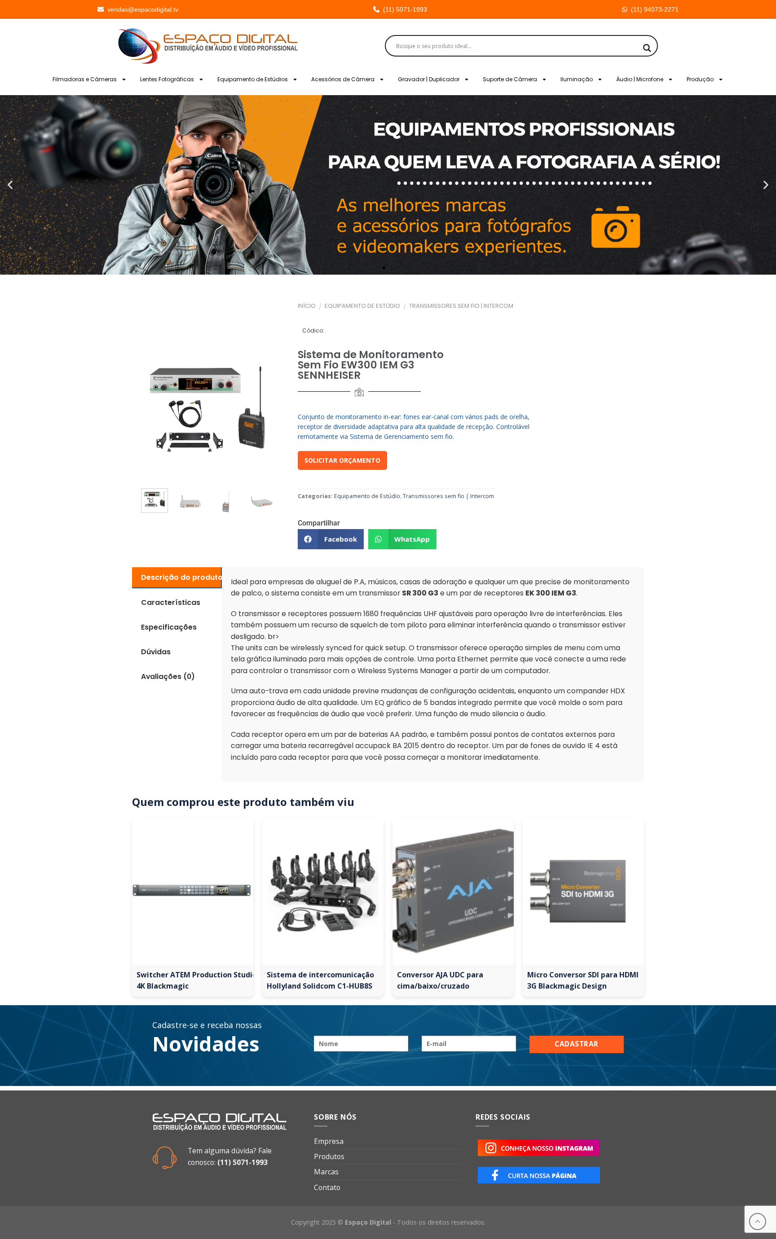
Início (307, 306)
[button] (10, 185)
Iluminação (576, 79)
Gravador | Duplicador (428, 79)
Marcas (326, 1172)
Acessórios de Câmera (343, 79)
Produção (700, 79)
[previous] (151, 409)
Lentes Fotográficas (167, 79)
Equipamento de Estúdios (252, 79)
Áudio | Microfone (639, 79)
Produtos (329, 1156)
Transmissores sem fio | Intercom (461, 306)
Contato (327, 1187)
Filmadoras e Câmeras (85, 79)
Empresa (329, 1141)
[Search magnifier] (647, 48)
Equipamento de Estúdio (362, 306)
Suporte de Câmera (510, 79)
